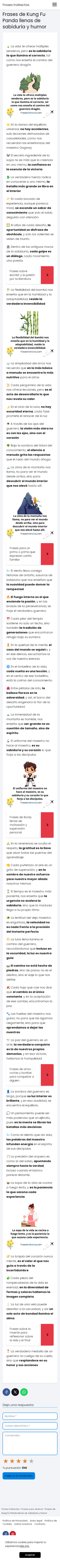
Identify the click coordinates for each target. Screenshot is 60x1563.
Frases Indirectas (16, 5)
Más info (24, 1546)
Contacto (39, 1524)
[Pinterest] (13, 1534)
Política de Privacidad (15, 1520)
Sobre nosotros (23, 1524)
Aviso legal (36, 1520)
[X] (15, 1392)
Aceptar (30, 1555)
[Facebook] (6, 1392)
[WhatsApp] (24, 1392)
